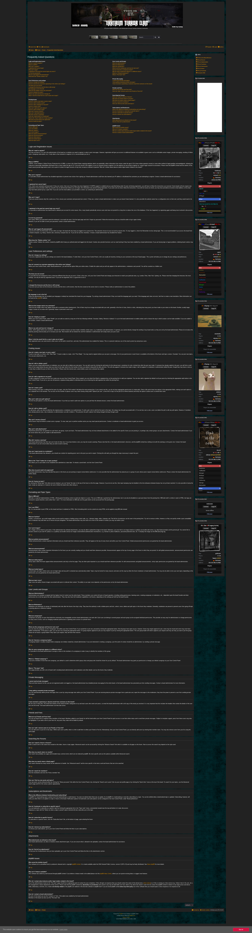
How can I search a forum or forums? (122, 97)
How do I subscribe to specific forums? (122, 112)
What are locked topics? (35, 138)
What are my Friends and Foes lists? (122, 89)
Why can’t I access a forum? (36, 111)
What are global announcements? (38, 133)
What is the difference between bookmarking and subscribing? (129, 109)
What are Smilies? (33, 130)
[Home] (127, 15)
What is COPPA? (33, 64)
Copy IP (213, 145)
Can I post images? (34, 132)
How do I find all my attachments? (121, 121)
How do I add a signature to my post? (38, 104)
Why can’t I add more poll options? (38, 108)
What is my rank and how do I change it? (39, 94)
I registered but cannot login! (36, 68)
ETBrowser (210, 212)
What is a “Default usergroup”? (120, 73)
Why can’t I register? (34, 66)
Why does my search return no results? (122, 98)
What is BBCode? (33, 127)
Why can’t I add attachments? (36, 113)
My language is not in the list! (36, 89)
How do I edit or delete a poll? (36, 109)
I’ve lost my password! (34, 73)
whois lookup (147, 883)
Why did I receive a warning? (36, 114)
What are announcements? (36, 135)
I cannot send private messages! (121, 80)
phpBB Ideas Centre (106, 873)
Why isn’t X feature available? (120, 129)
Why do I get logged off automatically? (39, 74)
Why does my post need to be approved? (39, 119)
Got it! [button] (241, 929)
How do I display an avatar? (36, 92)
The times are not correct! (35, 85)
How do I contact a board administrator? (123, 132)
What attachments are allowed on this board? (124, 120)
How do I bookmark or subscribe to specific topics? (125, 111)
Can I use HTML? (33, 128)
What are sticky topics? (35, 137)
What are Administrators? (119, 63)
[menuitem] (220, 47)
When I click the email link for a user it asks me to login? (43, 95)
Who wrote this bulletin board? (120, 127)
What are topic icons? (34, 140)
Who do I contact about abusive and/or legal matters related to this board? (132, 131)
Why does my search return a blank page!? (123, 100)
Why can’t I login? (33, 70)
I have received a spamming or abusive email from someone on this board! (132, 84)
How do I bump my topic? (35, 121)
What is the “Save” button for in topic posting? (41, 118)
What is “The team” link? (118, 74)
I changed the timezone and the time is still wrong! (42, 87)
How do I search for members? (120, 102)
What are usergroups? (118, 66)
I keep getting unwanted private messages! (123, 82)
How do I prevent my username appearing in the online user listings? (47, 84)
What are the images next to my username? (40, 90)
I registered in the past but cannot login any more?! (42, 71)
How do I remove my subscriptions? (121, 114)
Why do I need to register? (36, 63)
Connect (206, 145)
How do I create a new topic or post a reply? (40, 101)
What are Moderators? (118, 64)
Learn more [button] (63, 929)
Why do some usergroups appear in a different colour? (126, 71)
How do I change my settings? (37, 82)
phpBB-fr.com (132, 915)
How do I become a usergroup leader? (122, 70)
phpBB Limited (76, 864)
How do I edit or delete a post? (37, 103)
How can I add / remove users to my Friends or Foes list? (127, 91)
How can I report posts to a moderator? (39, 116)
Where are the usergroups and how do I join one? (125, 68)
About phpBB (151, 864)
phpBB (39, 298)
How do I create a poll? (35, 106)
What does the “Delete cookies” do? (38, 76)
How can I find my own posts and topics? (123, 103)
